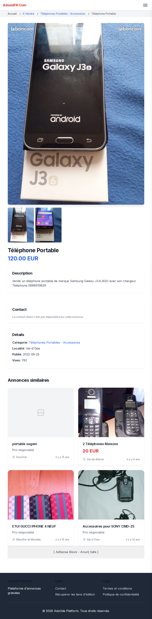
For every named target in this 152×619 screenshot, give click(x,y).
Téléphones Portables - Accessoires (62, 13)
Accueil (12, 13)
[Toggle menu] (145, 5)
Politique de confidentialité (121, 594)
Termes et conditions (117, 588)
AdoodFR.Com (14, 5)
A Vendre (28, 13)
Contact (60, 588)
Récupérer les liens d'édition (75, 594)
